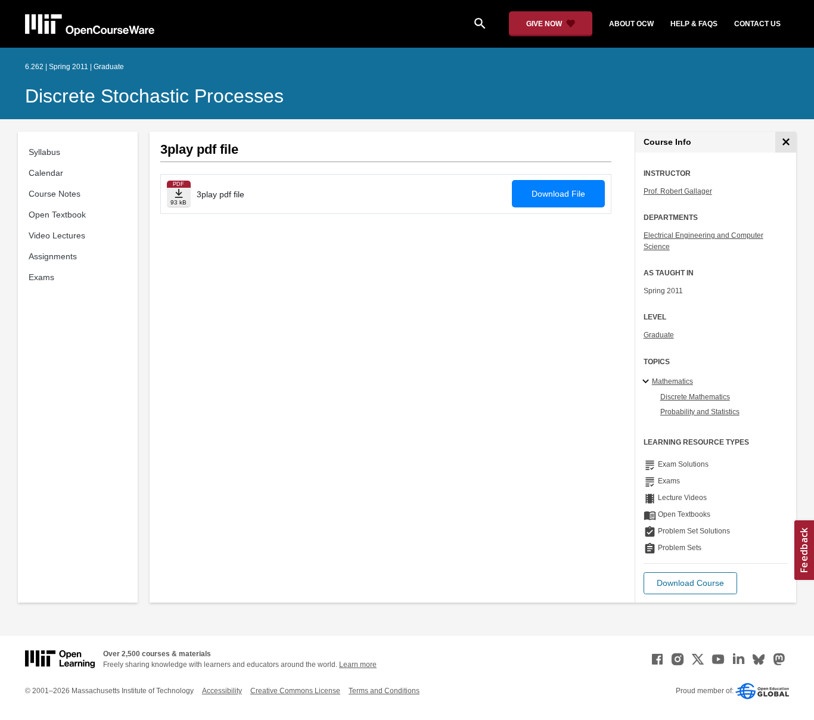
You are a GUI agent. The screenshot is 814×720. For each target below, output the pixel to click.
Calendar (46, 173)
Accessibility (222, 691)
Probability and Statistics (700, 412)
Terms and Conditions (384, 691)
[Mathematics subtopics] (647, 382)
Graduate (659, 335)
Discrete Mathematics (695, 397)
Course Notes (54, 193)
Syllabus (44, 152)
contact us (757, 24)
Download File (558, 193)
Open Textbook (57, 214)
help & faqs (693, 24)
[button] (690, 583)
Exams (41, 277)
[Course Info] (785, 142)
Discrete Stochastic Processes (154, 96)
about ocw (631, 24)
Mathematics (672, 381)
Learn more (358, 664)
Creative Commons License (295, 691)
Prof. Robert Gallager (678, 191)
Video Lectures (57, 235)
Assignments (53, 256)
